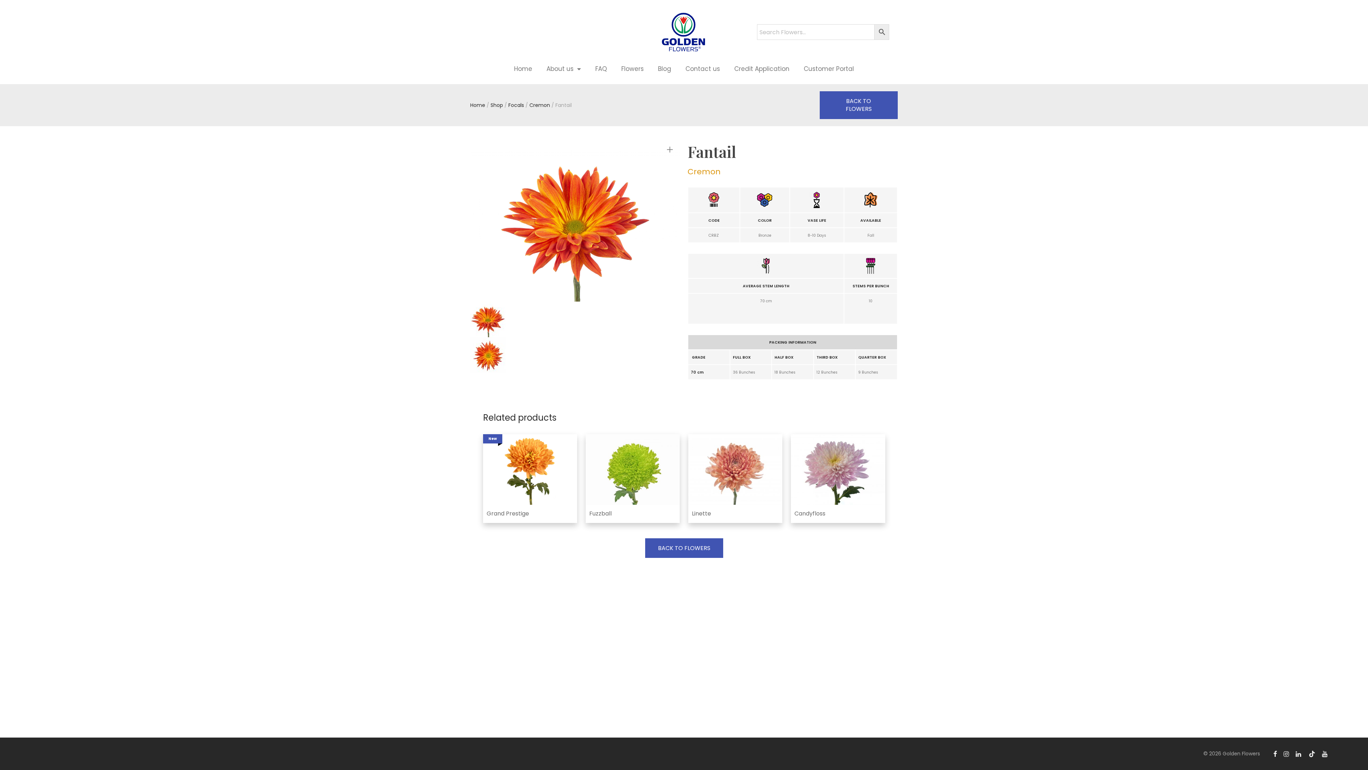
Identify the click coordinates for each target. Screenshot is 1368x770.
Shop (497, 105)
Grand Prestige (508, 513)
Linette (701, 513)
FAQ (601, 69)
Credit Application (761, 69)
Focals (516, 105)
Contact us (702, 69)
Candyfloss (809, 513)
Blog (664, 69)
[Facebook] (1275, 753)
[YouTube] (1325, 753)
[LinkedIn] (1299, 753)
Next (671, 223)
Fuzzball (600, 513)
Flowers (632, 69)
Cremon (539, 105)
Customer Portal (829, 69)
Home (523, 69)
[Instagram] (1286, 753)
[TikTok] (1312, 753)
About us (560, 69)
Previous (511, 223)
